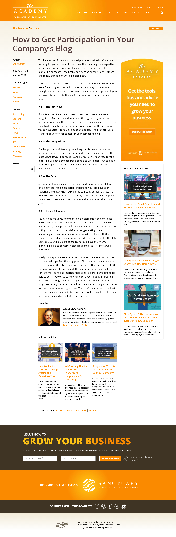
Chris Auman (19, 64)
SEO (14, 142)
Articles (96, 12)
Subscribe (82, 12)
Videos (135, 12)
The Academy (20, 28)
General (17, 128)
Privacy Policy (136, 460)
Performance (19, 137)
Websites (17, 156)
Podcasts (122, 12)
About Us (149, 12)
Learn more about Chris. (75, 325)
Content (17, 118)
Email (15, 123)
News (109, 12)
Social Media (19, 146)
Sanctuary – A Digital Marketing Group (95, 522)
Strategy (17, 151)
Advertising (18, 114)
